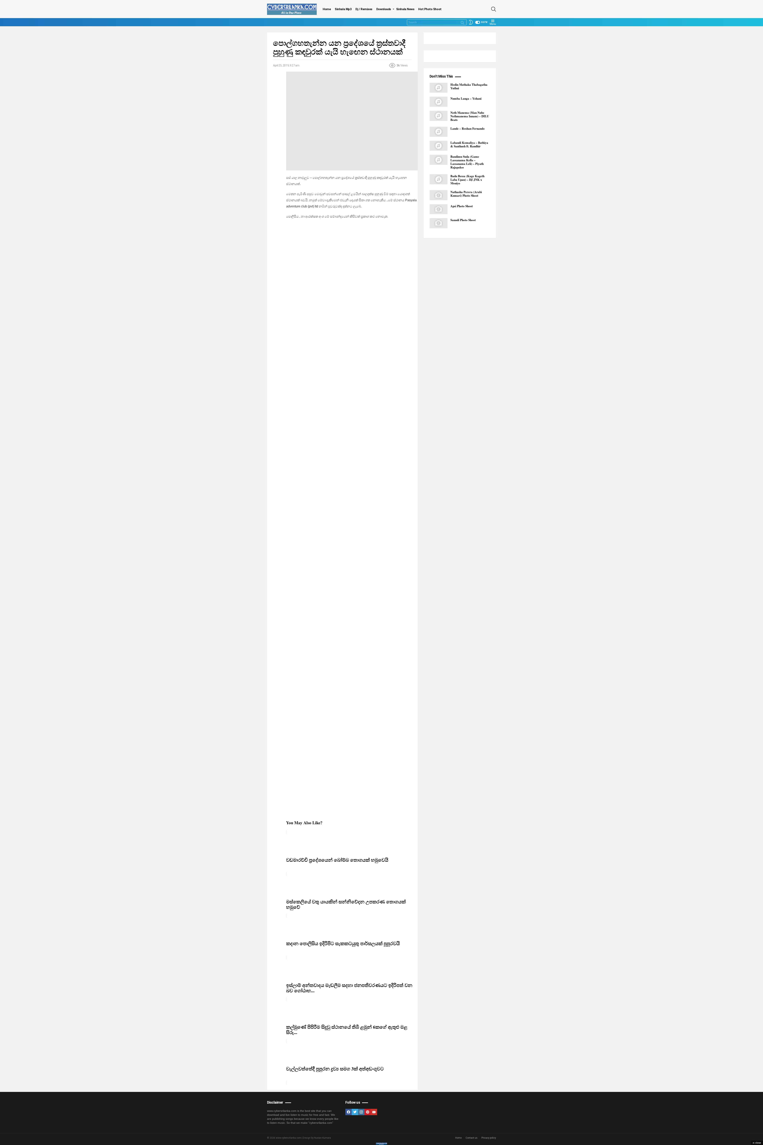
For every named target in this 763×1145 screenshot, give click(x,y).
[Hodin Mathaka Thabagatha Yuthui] (438, 88)
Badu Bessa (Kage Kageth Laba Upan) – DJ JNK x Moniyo (467, 179)
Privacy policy (488, 1137)
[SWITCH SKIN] (471, 22)
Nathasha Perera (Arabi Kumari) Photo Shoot (466, 194)
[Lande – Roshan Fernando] (438, 132)
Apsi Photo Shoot (461, 206)
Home (327, 9)
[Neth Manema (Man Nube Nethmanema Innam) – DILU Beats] (438, 116)
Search (462, 23)
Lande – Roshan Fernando (467, 128)
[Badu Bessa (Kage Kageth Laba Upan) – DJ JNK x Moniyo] (438, 179)
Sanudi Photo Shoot (463, 220)
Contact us (471, 1137)
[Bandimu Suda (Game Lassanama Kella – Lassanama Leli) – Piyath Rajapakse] (438, 160)
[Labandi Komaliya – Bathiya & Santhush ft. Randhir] (438, 146)
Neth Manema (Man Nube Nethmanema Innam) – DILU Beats (469, 116)
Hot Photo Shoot (429, 9)
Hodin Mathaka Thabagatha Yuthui (468, 86)
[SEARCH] (493, 9)
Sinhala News (405, 9)
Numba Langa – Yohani (465, 98)
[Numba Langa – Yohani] (438, 102)
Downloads (383, 9)
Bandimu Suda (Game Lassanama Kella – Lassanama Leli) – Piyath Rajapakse (467, 161)
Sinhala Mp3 (343, 9)
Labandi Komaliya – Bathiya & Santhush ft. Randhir (469, 144)
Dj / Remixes (363, 9)
